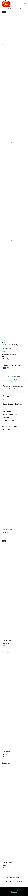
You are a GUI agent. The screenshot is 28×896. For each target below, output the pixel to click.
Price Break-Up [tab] (14, 382)
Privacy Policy (9, 881)
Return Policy (18, 881)
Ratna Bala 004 (7, 862)
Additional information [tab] (14, 376)
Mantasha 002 (7, 529)
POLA (3, 340)
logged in (11, 406)
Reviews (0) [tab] (14, 379)
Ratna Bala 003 (7, 640)
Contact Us (20, 884)
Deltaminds (14, 892)
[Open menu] (24, 3)
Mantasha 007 (7, 751)
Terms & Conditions (10, 884)
